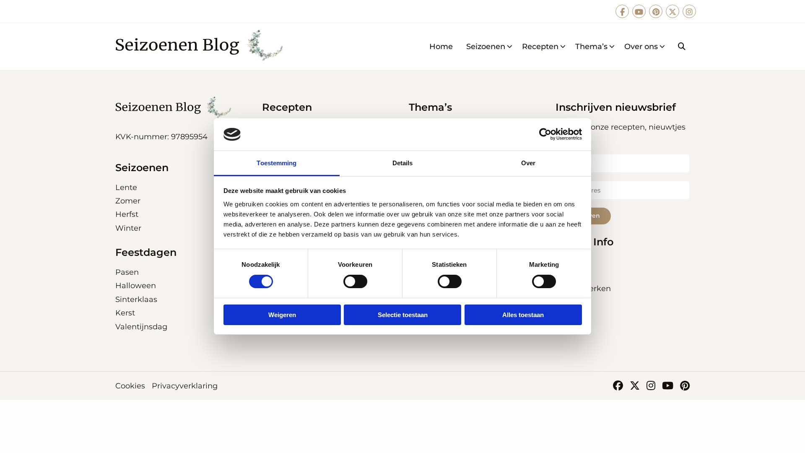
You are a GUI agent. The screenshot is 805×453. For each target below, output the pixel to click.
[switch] (355, 281)
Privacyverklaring (185, 386)
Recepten (540, 46)
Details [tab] (402, 163)
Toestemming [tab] (276, 163)
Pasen (127, 272)
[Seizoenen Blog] (202, 46)
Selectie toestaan (403, 314)
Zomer (127, 201)
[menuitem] (441, 46)
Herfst (126, 214)
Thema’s (591, 46)
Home (441, 46)
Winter (128, 228)
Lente (126, 187)
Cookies (130, 386)
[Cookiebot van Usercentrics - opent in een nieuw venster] (545, 134)
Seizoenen (485, 46)
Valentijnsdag (141, 326)
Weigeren (282, 314)
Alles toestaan (523, 314)
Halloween (135, 285)
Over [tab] (528, 163)
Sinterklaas (136, 299)
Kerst (125, 313)
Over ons (641, 46)
